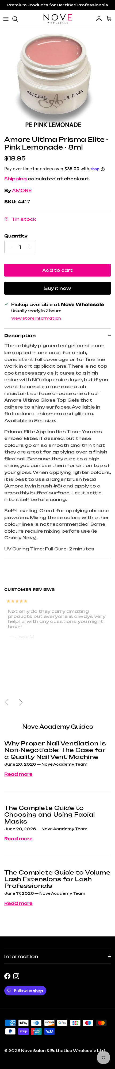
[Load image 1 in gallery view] (53, 80)
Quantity (16, 236)
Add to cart (57, 270)
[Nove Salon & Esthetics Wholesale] (57, 18)
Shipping (15, 178)
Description (20, 335)
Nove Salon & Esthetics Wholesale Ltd (63, 1051)
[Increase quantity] (30, 247)
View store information (36, 318)
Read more (18, 774)
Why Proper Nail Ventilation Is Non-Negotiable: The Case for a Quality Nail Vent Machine (55, 750)
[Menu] (6, 19)
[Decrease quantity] (9, 247)
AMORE (22, 190)
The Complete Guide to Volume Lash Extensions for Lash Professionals (57, 879)
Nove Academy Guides (57, 726)
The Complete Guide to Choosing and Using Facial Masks (49, 814)
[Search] (18, 19)
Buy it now (57, 288)
